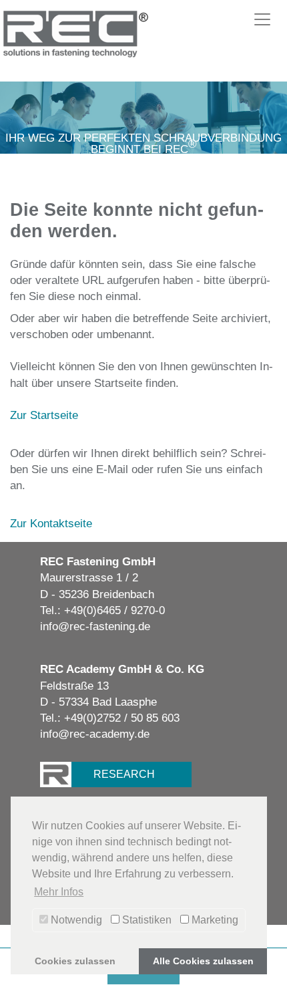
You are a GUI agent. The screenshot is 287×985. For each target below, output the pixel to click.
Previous (36, 111)
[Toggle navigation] (262, 19)
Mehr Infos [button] (58, 891)
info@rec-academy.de (95, 733)
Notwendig (75, 920)
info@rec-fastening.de (95, 626)
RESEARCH (124, 774)
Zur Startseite (44, 415)
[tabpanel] (143, 118)
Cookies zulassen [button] (75, 961)
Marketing (213, 920)
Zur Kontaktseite (51, 523)
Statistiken (145, 920)
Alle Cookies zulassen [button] (203, 961)
